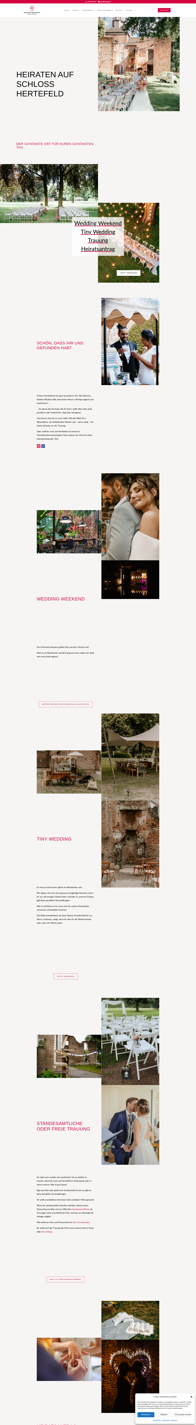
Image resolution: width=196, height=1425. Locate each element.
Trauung (98, 241)
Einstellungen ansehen (183, 1414)
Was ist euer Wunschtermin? (65, 1279)
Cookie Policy (157, 1420)
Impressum (174, 1420)
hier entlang (46, 1232)
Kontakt (129, 10)
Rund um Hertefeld (104, 10)
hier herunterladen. (81, 1222)
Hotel (66, 10)
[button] (191, 1397)
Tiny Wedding (98, 232)
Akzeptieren (145, 1414)
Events (75, 10)
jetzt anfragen (65, 976)
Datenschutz (166, 1420)
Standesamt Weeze (81, 1209)
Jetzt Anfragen (128, 273)
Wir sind (118, 10)
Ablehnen (163, 1414)
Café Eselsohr (87, 10)
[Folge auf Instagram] (38, 446)
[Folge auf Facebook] (43, 446)
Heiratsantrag (98, 249)
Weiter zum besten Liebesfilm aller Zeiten (65, 704)
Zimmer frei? (164, 10)
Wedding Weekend (98, 223)
